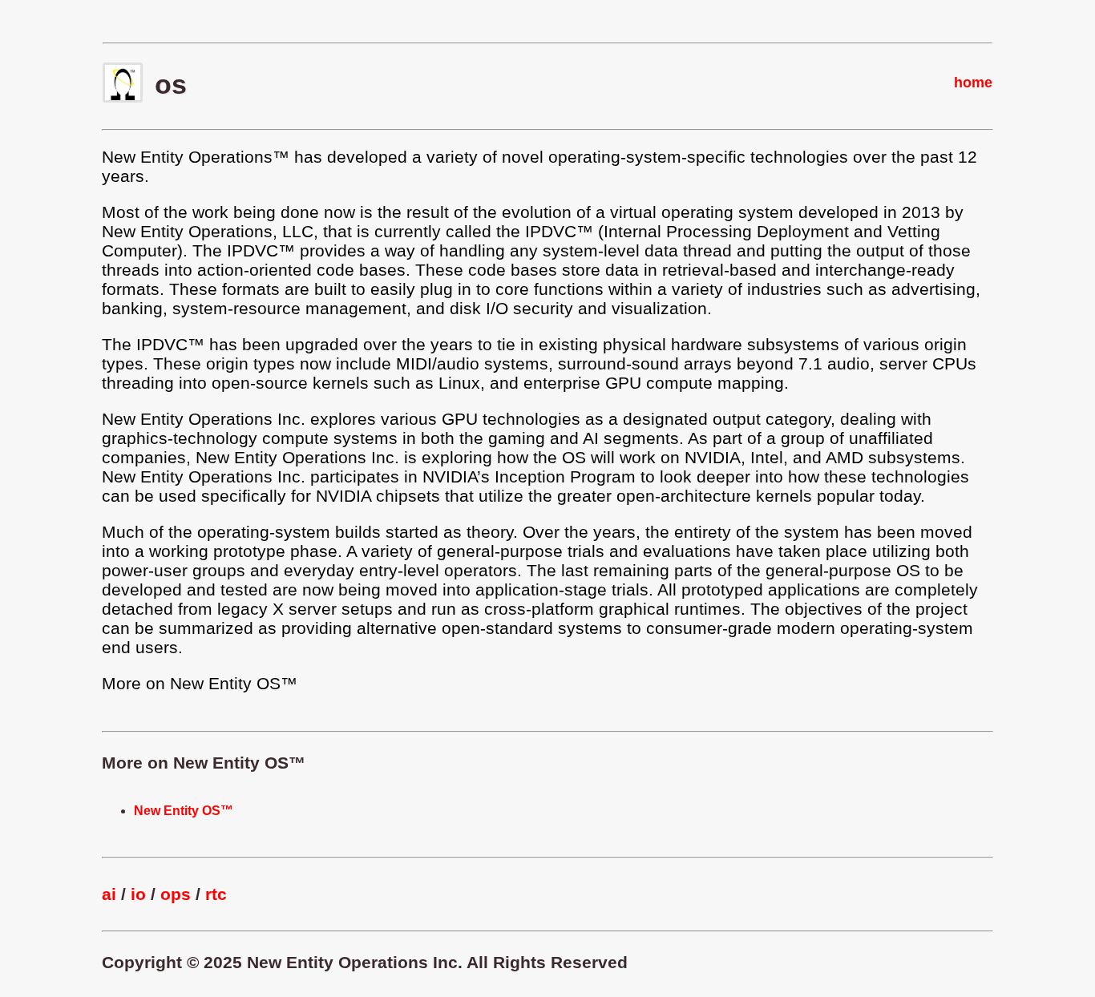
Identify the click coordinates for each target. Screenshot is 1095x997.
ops (175, 894)
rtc (216, 894)
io (138, 894)
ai (109, 894)
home (973, 83)
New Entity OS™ (183, 810)
